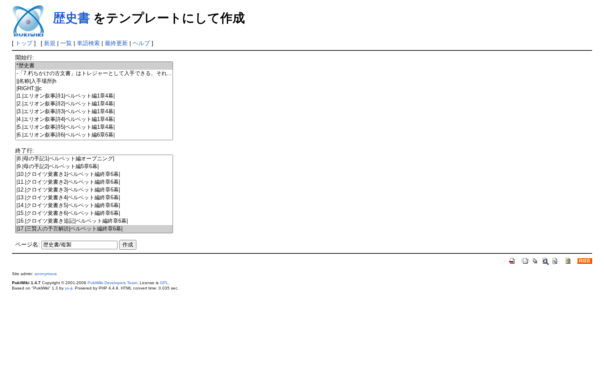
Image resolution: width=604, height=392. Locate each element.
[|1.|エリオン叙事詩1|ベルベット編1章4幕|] (94, 96)
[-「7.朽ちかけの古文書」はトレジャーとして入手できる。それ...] (94, 73)
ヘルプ (141, 43)
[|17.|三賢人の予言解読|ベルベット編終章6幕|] (94, 229)
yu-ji (68, 288)
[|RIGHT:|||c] (94, 88)
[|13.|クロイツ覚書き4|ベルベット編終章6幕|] (94, 198)
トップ (23, 43)
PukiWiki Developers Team (112, 282)
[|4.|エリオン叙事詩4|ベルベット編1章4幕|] (94, 119)
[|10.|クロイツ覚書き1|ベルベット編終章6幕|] (94, 174)
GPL (164, 282)
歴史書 (71, 18)
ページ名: (27, 244)
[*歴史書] (94, 66)
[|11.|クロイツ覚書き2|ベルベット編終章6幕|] (94, 182)
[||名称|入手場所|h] (94, 81)
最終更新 (116, 43)
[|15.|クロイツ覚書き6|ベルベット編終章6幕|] (94, 213)
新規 (49, 43)
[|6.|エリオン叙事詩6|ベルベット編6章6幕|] (94, 135)
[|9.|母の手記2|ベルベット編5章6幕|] (94, 167)
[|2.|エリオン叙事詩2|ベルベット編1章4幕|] (94, 104)
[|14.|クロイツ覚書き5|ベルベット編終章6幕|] (94, 206)
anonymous (46, 273)
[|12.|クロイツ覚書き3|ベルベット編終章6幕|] (94, 190)
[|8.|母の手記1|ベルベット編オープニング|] (94, 159)
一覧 (66, 43)
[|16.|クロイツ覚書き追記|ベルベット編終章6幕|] (94, 221)
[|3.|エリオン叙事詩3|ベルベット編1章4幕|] (94, 112)
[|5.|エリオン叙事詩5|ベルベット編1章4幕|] (94, 127)
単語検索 (88, 43)
